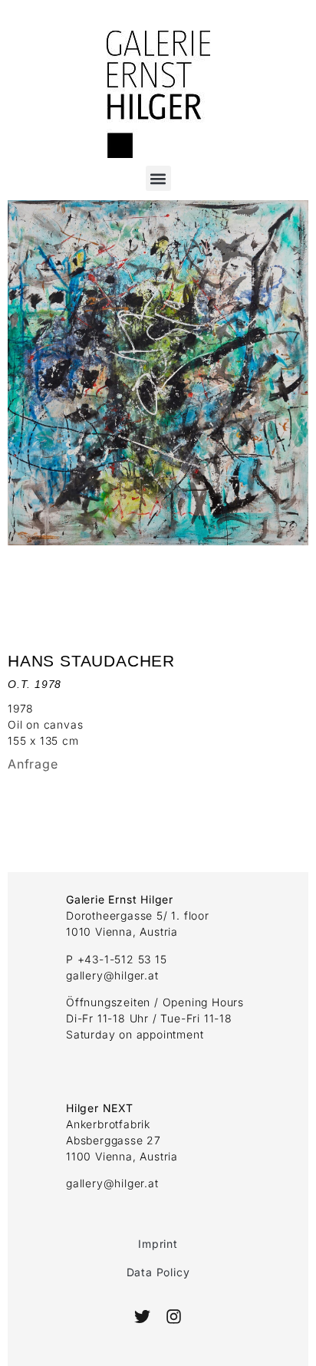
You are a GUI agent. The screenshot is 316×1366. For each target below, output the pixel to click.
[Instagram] (173, 1316)
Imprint (158, 1243)
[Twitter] (142, 1316)
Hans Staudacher (91, 661)
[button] (158, 178)
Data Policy (158, 1272)
